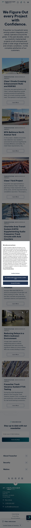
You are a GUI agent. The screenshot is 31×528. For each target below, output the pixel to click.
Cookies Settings (15, 273)
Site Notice (11, 268)
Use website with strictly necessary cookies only (15, 278)
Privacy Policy (6, 268)
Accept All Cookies (15, 283)
